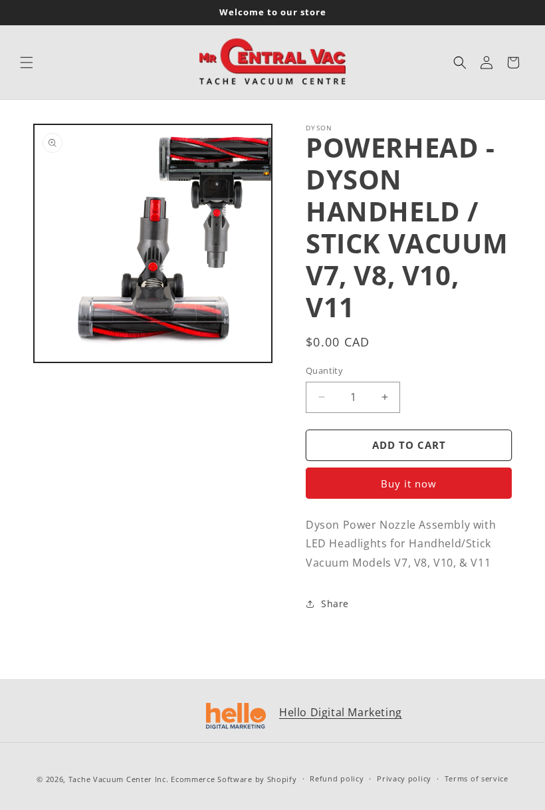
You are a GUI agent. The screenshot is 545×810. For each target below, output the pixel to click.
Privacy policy (404, 778)
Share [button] (335, 603)
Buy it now (409, 483)
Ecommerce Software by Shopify (233, 779)
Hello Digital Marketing (340, 712)
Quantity (324, 370)
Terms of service (476, 778)
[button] (26, 62)
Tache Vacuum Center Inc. (118, 779)
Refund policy (337, 778)
